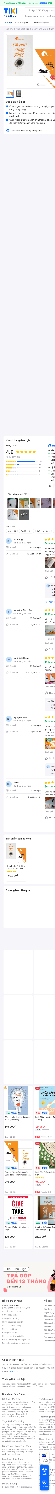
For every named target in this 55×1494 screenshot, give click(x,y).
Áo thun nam (44, 1420)
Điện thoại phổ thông (15, 1452)
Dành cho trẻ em (15, 1436)
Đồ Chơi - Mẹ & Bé (11, 1399)
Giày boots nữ (49, 1447)
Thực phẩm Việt (24, 1427)
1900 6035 (13, 1371)
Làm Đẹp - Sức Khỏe (12, 1459)
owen (47, 1384)
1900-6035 (14, 1305)
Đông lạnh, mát (20, 1429)
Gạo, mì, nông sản (15, 1432)
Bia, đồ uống (11, 1434)
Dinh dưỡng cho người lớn (17, 1412)
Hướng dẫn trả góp (10, 1332)
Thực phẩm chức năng (16, 1464)
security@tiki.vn (23, 1343)
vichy (29, 1386)
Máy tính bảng (14, 1454)
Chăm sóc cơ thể (15, 1467)
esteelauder (20, 1384)
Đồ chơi (28, 1402)
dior (12, 1384)
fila (34, 1386)
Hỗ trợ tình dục (23, 1476)
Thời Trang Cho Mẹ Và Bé (13, 1402)
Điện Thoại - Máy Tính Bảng (16, 1446)
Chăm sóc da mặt (9, 1462)
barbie (40, 1384)
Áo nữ (41, 1402)
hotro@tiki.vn (24, 1339)
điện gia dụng (31, 16)
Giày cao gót (44, 1442)
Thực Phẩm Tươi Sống (13, 1421)
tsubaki (40, 1386)
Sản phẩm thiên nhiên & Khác (17, 1470)
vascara (5, 1384)
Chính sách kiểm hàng (11, 1325)
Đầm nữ (48, 1402)
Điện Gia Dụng (9, 1483)
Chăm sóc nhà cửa (18, 1441)
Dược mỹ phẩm (25, 1479)
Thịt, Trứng (15, 1424)
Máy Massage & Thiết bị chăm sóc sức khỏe (19, 1468)
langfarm (15, 1386)
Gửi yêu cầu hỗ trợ (9, 1315)
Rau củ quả (11, 1427)
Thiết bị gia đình (25, 1487)
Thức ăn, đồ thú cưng (15, 1439)
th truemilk (31, 1384)
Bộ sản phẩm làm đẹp (17, 1477)
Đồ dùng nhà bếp (9, 1487)
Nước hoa (12, 1476)
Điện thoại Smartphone (12, 1449)
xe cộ (42, 16)
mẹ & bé (51, 16)
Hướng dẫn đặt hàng (10, 1318)
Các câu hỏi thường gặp (12, 1311)
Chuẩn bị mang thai (15, 1416)
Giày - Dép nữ (46, 1439)
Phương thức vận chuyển (12, 1322)
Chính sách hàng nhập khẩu (14, 1336)
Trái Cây (5, 1424)
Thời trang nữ (46, 1399)
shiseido (6, 1386)
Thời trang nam (47, 1416)
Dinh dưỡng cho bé (15, 1409)
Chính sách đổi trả (9, 1329)
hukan (22, 1386)
